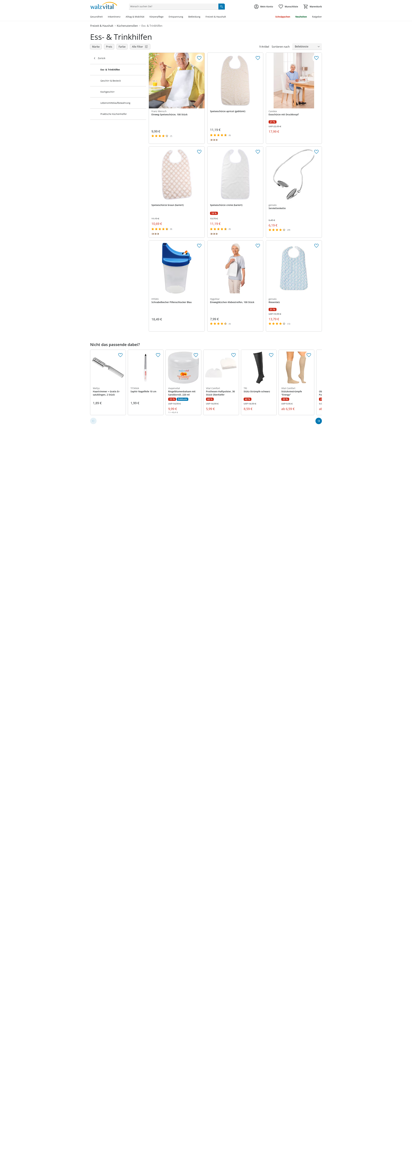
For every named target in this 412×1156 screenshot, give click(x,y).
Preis (109, 46)
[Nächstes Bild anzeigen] (259, 80)
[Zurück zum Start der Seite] (408, 1133)
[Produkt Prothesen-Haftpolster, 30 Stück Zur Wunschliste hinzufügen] (233, 355)
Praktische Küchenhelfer (113, 113)
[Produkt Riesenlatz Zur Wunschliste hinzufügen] (316, 246)
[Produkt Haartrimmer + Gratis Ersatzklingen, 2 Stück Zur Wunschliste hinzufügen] (120, 355)
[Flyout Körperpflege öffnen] (165, 17)
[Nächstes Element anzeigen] (318, 421)
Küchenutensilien (127, 26)
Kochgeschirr (107, 91)
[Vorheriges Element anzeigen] (93, 421)
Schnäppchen (282, 16)
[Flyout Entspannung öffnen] (184, 17)
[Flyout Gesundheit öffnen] (104, 17)
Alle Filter (137, 46)
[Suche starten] (221, 6)
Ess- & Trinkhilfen (151, 26)
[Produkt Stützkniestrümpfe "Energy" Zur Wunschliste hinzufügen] (309, 355)
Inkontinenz (114, 16)
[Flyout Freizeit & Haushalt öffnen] (227, 17)
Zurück (101, 58)
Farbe (122, 46)
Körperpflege (157, 16)
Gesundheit (96, 16)
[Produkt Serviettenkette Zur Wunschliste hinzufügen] (316, 152)
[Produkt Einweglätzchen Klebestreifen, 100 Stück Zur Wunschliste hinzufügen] (258, 246)
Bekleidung (194, 16)
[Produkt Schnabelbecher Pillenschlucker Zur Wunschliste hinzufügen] (199, 246)
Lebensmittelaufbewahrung (115, 102)
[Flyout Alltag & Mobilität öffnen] (145, 17)
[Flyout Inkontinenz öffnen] (122, 17)
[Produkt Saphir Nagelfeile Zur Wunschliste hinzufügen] (158, 355)
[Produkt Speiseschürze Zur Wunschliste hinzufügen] (258, 58)
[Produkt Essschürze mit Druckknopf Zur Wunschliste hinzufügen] (316, 58)
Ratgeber (317, 16)
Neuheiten (301, 16)
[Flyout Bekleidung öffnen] (201, 17)
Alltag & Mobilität (135, 16)
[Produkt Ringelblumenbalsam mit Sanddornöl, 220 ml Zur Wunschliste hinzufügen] (196, 355)
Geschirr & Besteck (110, 80)
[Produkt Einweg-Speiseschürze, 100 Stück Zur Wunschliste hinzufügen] (199, 58)
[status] (173, 6)
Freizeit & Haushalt (216, 16)
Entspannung (176, 16)
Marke (96, 46)
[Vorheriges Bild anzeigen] (211, 80)
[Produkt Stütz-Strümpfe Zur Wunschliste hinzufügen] (271, 355)
